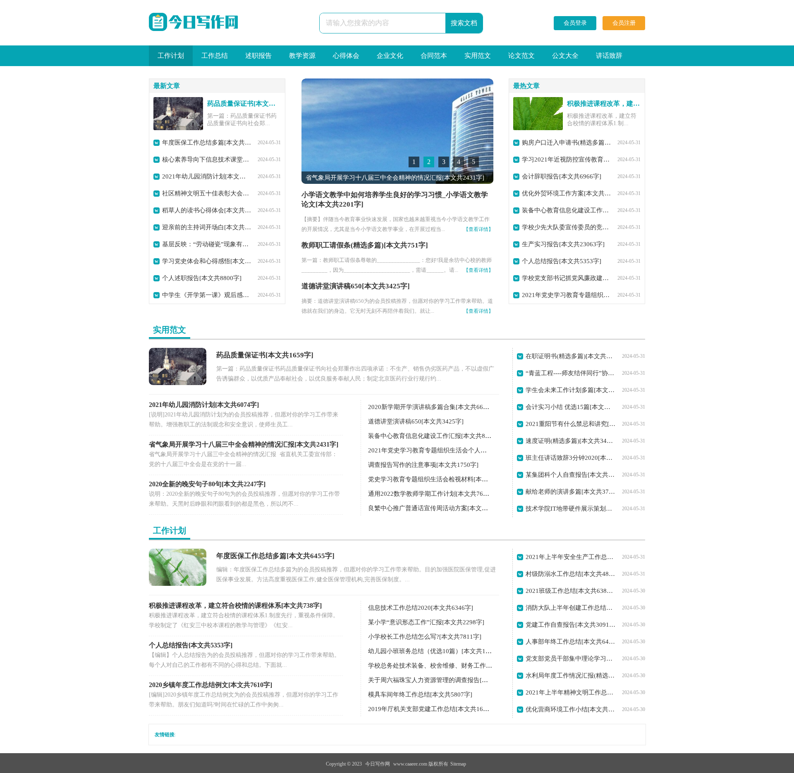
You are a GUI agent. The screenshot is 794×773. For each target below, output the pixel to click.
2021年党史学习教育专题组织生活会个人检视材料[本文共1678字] (566, 295)
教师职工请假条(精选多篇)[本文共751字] (364, 245)
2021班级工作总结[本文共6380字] (570, 590)
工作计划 (171, 55)
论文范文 (521, 55)
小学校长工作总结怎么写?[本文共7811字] (424, 636)
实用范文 (477, 55)
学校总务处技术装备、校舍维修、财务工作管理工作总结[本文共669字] (465, 665)
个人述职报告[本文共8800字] (202, 278)
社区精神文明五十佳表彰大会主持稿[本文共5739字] (206, 193)
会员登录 (575, 23)
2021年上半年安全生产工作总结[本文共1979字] (570, 557)
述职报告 (258, 55)
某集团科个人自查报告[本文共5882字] (570, 474)
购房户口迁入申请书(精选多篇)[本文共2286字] (566, 142)
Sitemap (458, 764)
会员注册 (624, 23)
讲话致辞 (609, 55)
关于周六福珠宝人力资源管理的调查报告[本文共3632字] (445, 680)
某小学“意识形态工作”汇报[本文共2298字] (426, 622)
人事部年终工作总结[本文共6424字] (570, 641)
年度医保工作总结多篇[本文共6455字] (206, 142)
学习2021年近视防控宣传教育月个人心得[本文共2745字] (566, 159)
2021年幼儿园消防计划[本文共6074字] (206, 176)
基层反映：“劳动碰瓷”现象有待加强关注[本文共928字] (206, 244)
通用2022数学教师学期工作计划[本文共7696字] (433, 493)
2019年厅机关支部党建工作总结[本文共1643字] (433, 709)
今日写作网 (377, 764)
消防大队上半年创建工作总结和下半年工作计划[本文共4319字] (570, 607)
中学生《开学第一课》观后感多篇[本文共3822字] (206, 295)
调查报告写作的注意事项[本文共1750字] (423, 464)
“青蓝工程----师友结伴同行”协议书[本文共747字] (570, 373)
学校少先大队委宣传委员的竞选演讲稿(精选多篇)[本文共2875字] (566, 227)
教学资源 (302, 55)
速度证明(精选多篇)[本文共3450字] (570, 441)
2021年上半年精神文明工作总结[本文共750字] (570, 692)
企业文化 (390, 55)
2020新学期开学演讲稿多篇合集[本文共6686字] (433, 407)
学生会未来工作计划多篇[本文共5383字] (570, 390)
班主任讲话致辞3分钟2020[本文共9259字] (570, 457)
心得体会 (346, 55)
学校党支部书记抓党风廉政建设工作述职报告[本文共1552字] (566, 278)
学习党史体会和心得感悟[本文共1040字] (206, 261)
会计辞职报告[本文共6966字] (561, 176)
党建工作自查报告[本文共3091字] (570, 624)
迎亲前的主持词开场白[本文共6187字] (206, 227)
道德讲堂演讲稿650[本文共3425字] (355, 286)
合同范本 (434, 55)
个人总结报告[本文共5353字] (561, 261)
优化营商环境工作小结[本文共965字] (570, 709)
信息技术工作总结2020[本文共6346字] (420, 607)
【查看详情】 (478, 229)
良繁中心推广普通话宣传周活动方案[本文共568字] (437, 508)
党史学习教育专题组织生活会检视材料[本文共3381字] (442, 479)
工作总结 (214, 55)
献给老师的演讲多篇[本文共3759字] (570, 491)
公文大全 (565, 55)
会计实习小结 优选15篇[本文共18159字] (570, 407)
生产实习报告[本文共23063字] (563, 244)
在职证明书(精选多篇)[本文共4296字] (570, 356)
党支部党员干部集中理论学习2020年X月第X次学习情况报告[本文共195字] (570, 658)
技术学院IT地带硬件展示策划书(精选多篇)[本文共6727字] (570, 508)
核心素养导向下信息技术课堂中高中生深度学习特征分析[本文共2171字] (206, 159)
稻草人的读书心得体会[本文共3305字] (206, 210)
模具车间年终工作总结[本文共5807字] (420, 694)
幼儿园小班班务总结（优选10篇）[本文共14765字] (437, 651)
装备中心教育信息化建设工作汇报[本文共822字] (566, 210)
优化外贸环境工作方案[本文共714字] (566, 193)
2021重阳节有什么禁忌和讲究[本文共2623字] (570, 424)
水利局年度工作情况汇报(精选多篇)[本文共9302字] (570, 675)
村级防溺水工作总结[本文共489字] (570, 574)
